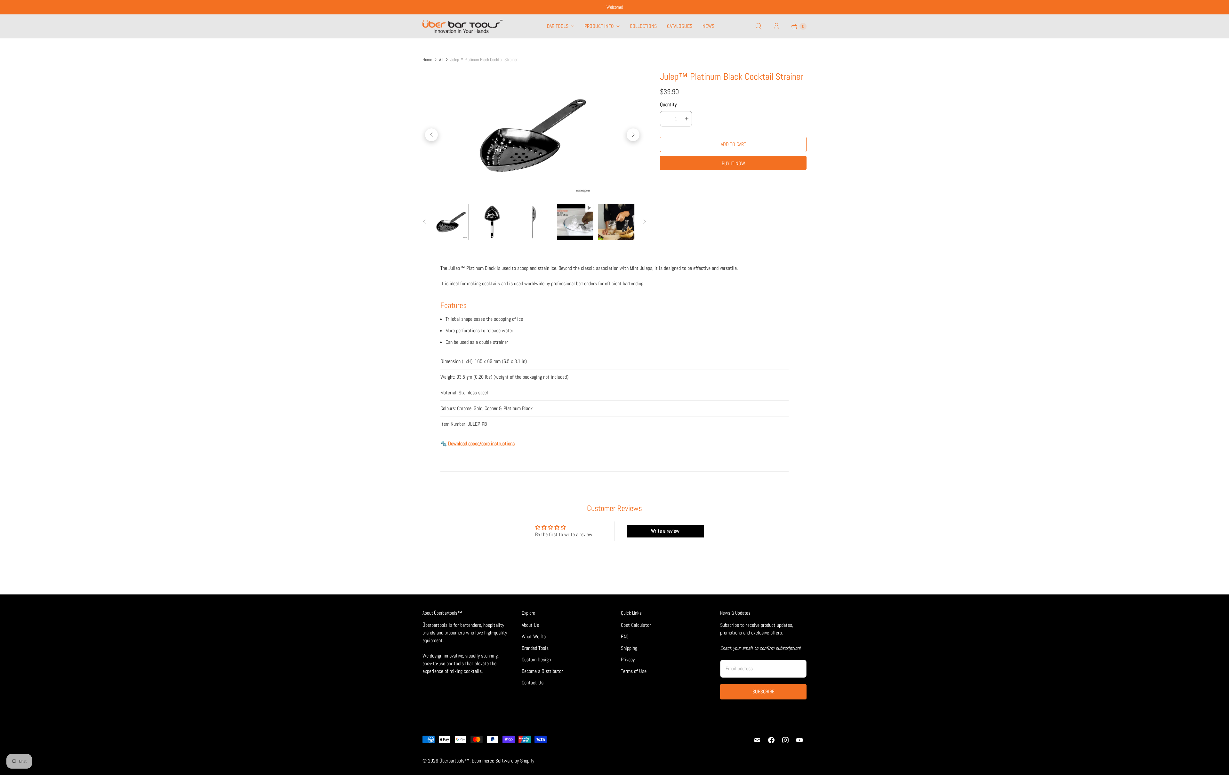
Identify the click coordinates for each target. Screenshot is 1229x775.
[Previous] (431, 134)
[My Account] (776, 26)
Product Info (599, 26)
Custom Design (536, 659)
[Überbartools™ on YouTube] (799, 740)
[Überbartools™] (462, 26)
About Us (530, 625)
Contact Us (532, 682)
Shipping (629, 648)
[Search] (758, 26)
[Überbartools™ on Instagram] (785, 740)
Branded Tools (535, 648)
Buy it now (733, 163)
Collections (643, 26)
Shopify (527, 760)
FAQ (625, 636)
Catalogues (679, 26)
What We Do (534, 636)
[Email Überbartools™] (757, 740)
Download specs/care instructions (481, 443)
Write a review (665, 531)
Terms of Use (634, 671)
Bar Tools (557, 26)
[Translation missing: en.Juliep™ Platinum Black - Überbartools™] (451, 222)
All (441, 59)
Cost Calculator (636, 625)
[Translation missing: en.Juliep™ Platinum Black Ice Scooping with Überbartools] (575, 222)
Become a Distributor (542, 671)
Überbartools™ (454, 760)
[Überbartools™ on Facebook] (771, 740)
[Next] (633, 134)
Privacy (628, 659)
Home (427, 59)
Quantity (668, 104)
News (708, 26)
